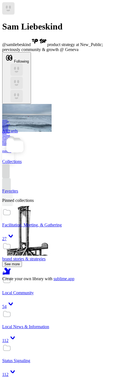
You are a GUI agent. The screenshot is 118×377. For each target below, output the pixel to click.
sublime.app (64, 278)
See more (12, 264)
